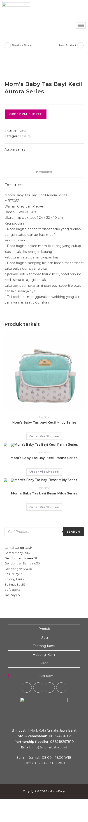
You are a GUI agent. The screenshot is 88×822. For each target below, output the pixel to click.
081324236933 (60, 736)
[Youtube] (50, 687)
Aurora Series (15, 149)
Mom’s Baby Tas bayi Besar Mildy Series (44, 493)
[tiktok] (61, 687)
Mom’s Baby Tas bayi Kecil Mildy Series (44, 422)
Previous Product (23, 45)
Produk (44, 629)
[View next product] (80, 45)
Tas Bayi (26, 136)
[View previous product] (8, 45)
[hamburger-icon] (81, 25)
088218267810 (62, 742)
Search (73, 531)
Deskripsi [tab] (44, 172)
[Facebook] (27, 687)
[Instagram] (38, 687)
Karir (44, 663)
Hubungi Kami (44, 655)
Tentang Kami (44, 646)
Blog (44, 637)
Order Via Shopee (25, 114)
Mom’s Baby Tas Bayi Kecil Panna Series (44, 458)
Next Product (67, 45)
